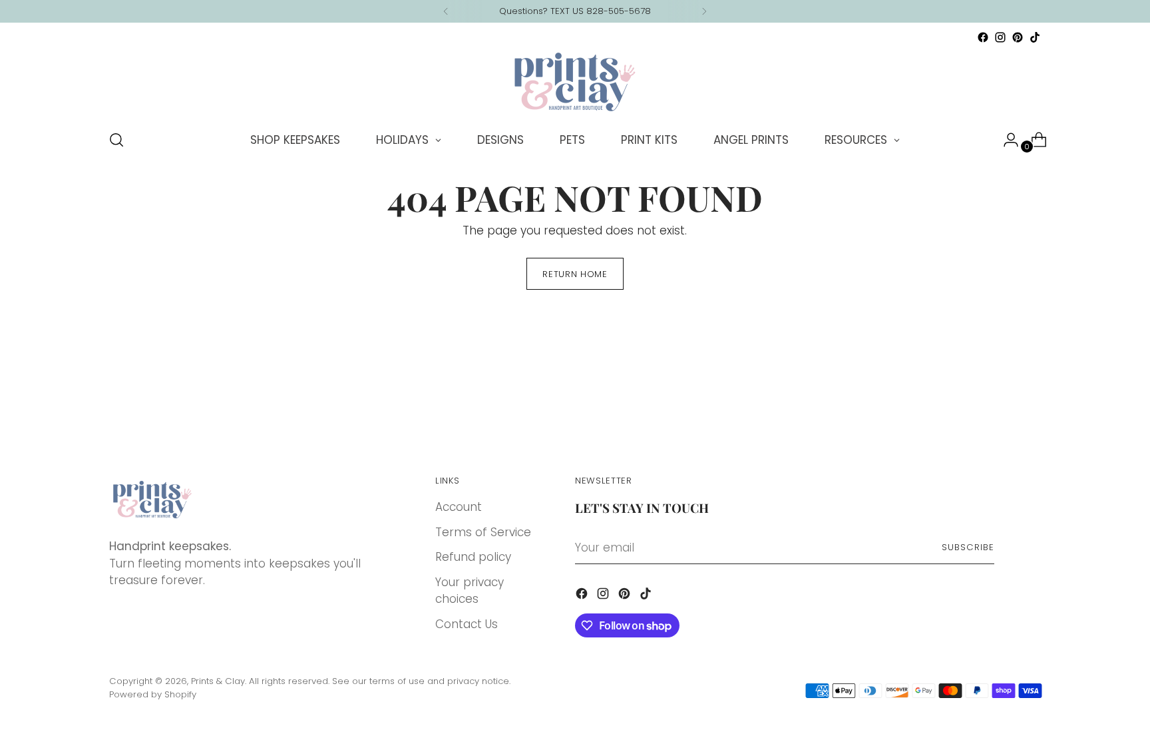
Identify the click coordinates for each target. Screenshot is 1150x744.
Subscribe (968, 547)
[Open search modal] (116, 140)
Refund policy (473, 557)
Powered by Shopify (152, 694)
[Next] (704, 11)
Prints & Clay (218, 681)
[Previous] (446, 11)
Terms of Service (483, 532)
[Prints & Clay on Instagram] (1000, 37)
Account (458, 507)
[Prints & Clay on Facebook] (983, 37)
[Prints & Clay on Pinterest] (1018, 37)
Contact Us (466, 624)
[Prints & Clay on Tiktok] (1035, 37)
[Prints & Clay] (575, 82)
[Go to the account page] (1005, 140)
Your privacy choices (469, 590)
